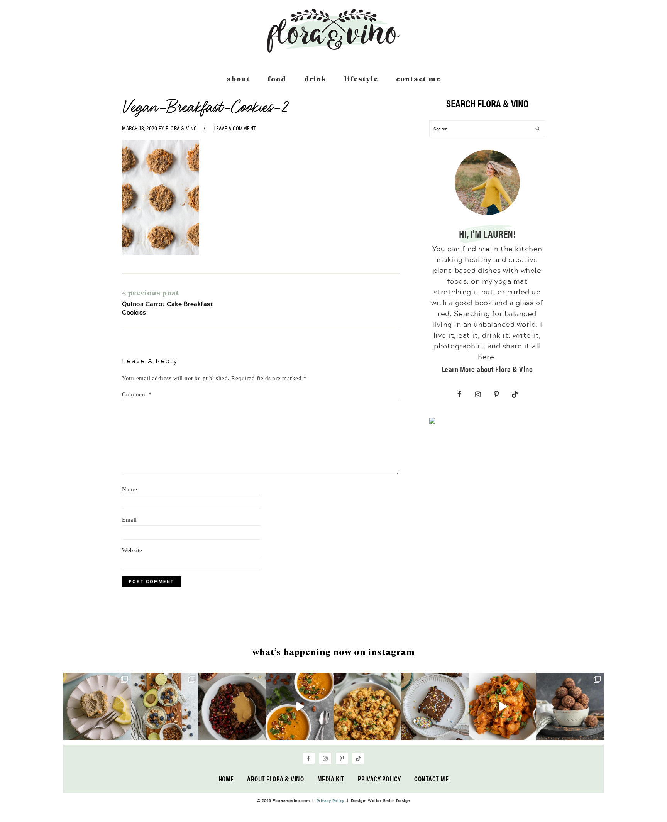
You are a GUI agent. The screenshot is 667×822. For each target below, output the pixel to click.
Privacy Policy (379, 778)
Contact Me (431, 778)
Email (129, 520)
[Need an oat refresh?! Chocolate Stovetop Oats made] (232, 706)
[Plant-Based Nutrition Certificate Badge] (432, 422)
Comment (137, 394)
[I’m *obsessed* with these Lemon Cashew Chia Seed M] (97, 706)
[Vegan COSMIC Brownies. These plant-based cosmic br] (435, 706)
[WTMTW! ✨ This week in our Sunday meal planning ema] (164, 706)
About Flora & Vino (275, 778)
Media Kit (331, 778)
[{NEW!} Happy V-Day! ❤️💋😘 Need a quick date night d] (502, 706)
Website (132, 550)
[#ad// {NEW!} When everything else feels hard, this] (300, 706)
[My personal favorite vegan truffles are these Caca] (570, 706)
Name (129, 489)
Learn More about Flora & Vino (487, 368)
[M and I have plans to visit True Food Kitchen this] (367, 706)
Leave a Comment (234, 127)
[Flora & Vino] (333, 50)
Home (226, 778)
